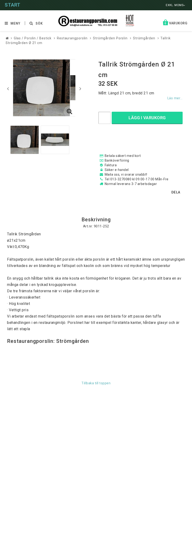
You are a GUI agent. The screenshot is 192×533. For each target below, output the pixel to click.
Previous (8, 88)
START (12, 5)
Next (80, 88)
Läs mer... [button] (175, 98)
